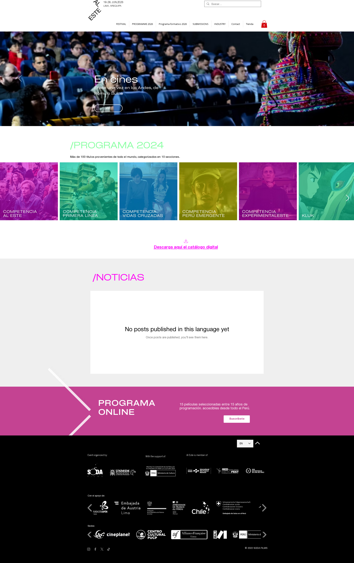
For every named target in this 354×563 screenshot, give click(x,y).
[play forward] (264, 508)
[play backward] (90, 508)
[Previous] (20, 78)
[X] (102, 549)
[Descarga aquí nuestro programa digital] (185, 241)
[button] (121, 24)
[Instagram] (89, 549)
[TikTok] (109, 549)
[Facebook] (95, 549)
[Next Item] (348, 198)
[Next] (334, 78)
